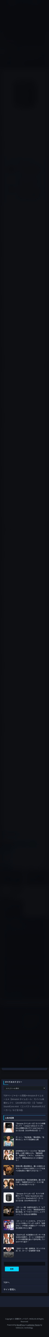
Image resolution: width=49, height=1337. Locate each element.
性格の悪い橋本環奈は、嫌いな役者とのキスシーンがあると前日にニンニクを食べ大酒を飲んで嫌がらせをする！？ (30, 1168)
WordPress (21, 1325)
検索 (11, 1269)
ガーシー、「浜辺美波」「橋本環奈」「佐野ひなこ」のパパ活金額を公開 (30, 1138)
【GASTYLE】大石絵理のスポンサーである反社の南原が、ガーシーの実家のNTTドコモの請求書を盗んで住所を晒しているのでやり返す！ (30, 1238)
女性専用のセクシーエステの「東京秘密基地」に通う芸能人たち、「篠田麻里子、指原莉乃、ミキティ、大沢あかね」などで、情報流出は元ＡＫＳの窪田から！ (30, 1155)
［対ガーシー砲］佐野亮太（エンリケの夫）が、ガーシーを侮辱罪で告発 (30, 1249)
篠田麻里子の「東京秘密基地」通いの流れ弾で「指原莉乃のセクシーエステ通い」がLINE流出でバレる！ (30, 1182)
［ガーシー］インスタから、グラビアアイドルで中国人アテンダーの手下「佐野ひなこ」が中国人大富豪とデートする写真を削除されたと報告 (30, 1224)
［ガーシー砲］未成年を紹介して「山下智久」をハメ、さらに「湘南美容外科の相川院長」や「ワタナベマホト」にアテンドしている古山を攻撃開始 (30, 1211)
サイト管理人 (10, 1289)
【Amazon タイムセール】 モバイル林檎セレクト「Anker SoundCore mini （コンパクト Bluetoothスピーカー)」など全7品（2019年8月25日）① (30, 1197)
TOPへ (7, 1282)
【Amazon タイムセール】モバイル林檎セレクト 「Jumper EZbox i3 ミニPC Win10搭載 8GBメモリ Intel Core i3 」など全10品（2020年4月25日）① (30, 1127)
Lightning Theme (33, 1325)
